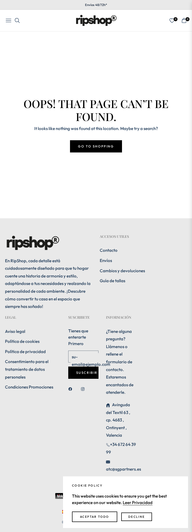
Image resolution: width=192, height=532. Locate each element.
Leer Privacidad (137, 502)
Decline (136, 517)
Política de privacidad (25, 351)
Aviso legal (15, 331)
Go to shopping (96, 146)
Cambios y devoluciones (122, 270)
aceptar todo (94, 517)
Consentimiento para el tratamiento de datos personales (26, 369)
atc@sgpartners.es (123, 469)
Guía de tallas (112, 280)
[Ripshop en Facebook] (71, 389)
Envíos (106, 260)
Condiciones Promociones (29, 387)
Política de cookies (22, 341)
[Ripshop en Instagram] (84, 389)
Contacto (109, 250)
